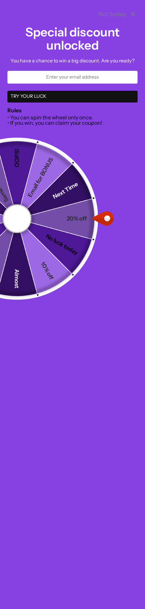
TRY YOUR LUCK (28, 96)
